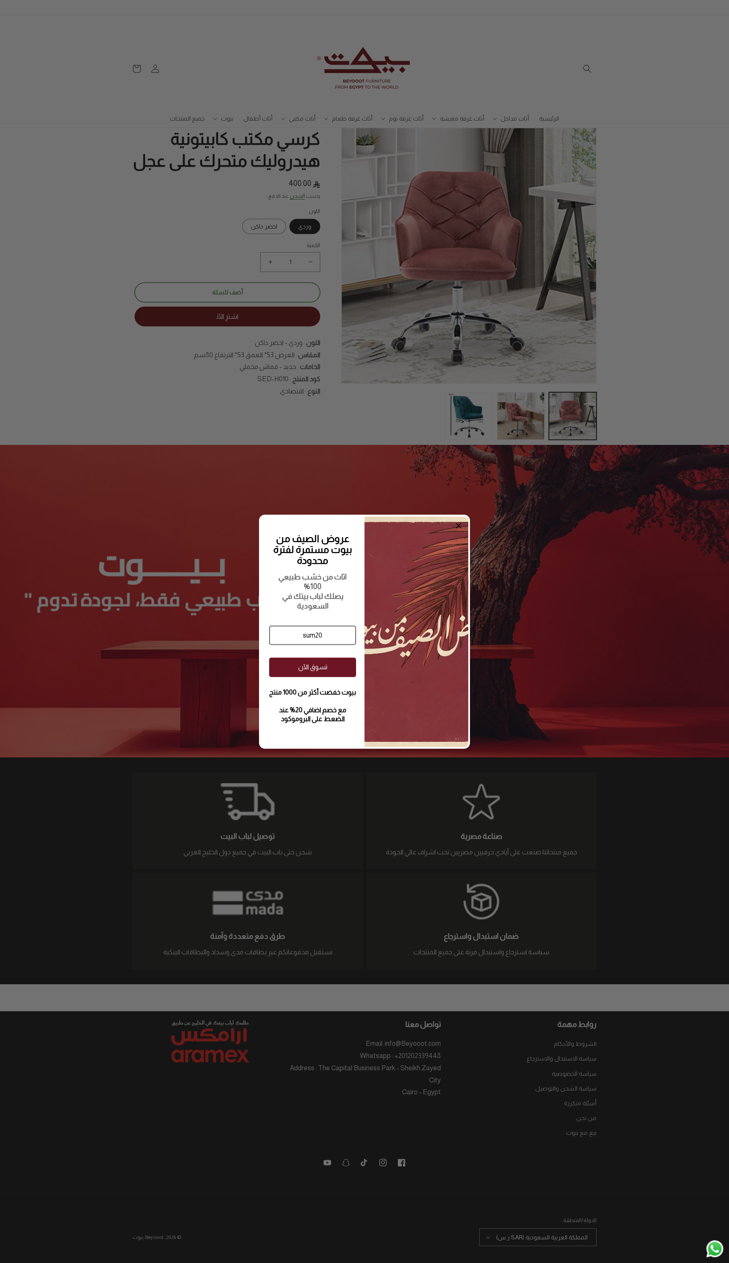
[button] (312, 635)
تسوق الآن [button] (312, 667)
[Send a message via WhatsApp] (715, 1249)
